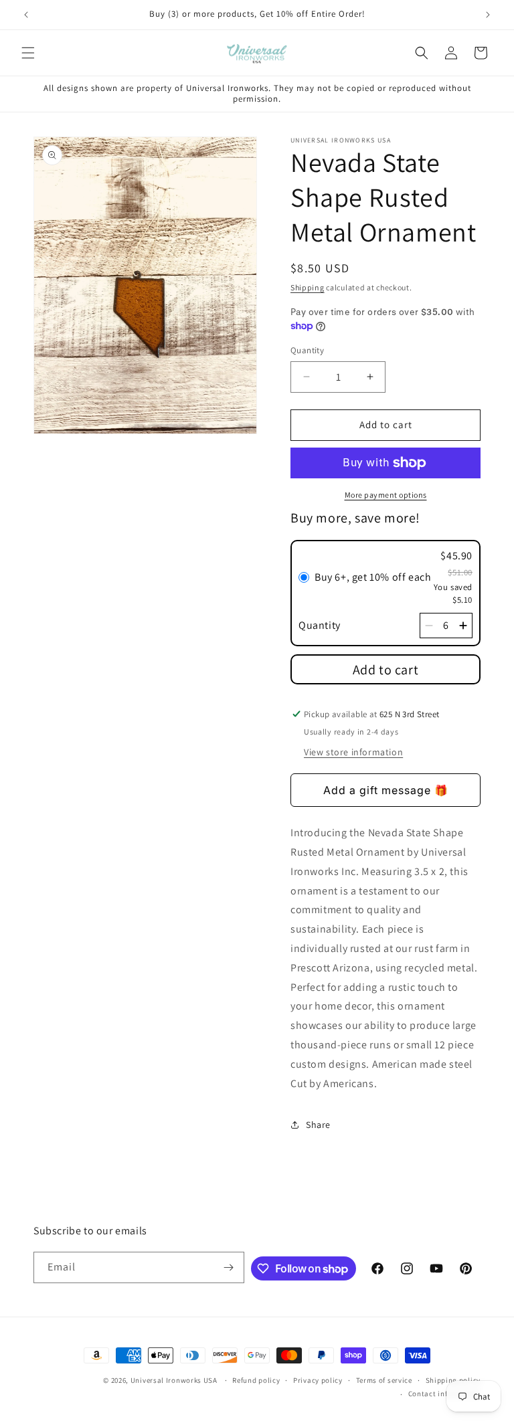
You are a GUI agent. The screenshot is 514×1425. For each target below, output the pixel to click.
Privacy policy (318, 1380)
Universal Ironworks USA (174, 1380)
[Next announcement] (488, 14)
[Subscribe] (229, 1267)
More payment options (386, 495)
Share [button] (318, 1125)
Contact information (444, 1393)
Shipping (307, 287)
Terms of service (384, 1380)
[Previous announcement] (26, 14)
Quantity (307, 350)
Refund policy (256, 1380)
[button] (28, 53)
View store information (353, 752)
